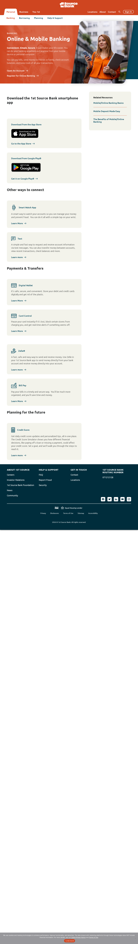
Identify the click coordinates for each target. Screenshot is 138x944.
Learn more (17, 257)
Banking (10, 18)
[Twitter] (109, 499)
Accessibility (93, 513)
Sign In (128, 11)
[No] (135, 938)
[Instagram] (129, 499)
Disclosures (54, 513)
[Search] (119, 11)
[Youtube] (122, 499)
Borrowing (24, 18)
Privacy (43, 513)
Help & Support (55, 18)
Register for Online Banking (21, 75)
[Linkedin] (116, 499)
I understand (69, 941)
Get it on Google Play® (22, 178)
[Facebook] (103, 499)
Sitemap (81, 513)
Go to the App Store (21, 143)
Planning (38, 18)
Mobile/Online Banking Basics (108, 103)
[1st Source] (69, 5)
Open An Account (15, 70)
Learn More (17, 223)
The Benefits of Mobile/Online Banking (108, 120)
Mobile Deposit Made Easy (106, 111)
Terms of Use (68, 513)
